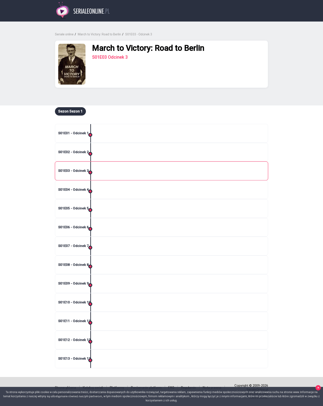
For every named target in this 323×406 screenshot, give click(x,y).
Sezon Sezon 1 (70, 111)
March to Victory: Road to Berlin (148, 48)
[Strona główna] (83, 10)
